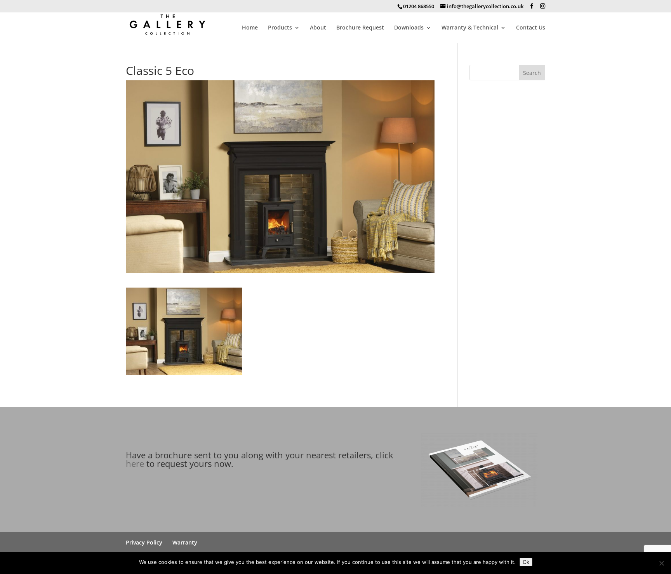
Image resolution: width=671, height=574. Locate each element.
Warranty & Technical (470, 28)
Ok (526, 562)
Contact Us (530, 28)
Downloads (409, 28)
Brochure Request (360, 28)
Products (280, 28)
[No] (661, 563)
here (135, 463)
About (318, 28)
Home (250, 28)
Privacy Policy (144, 542)
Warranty (184, 542)
